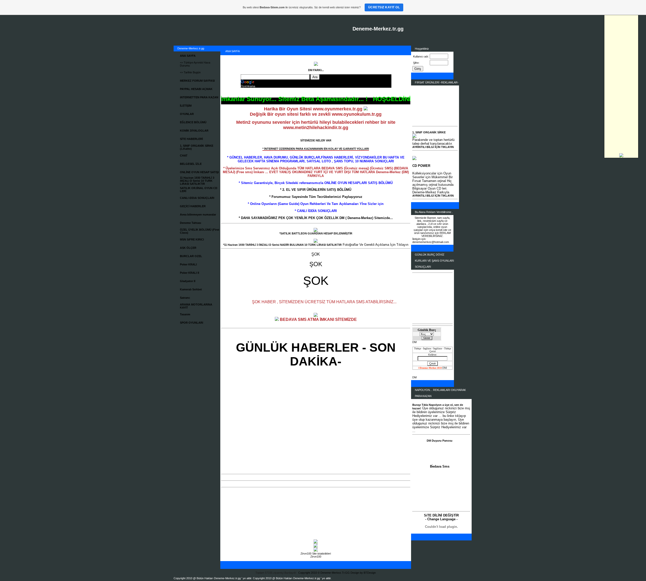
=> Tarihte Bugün (190, 72)
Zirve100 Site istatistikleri (316, 553)
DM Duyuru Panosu (439, 440)
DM (414, 342)
